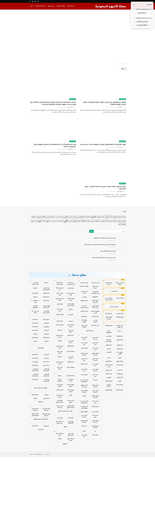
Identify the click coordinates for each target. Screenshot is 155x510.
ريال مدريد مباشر (71, 330)
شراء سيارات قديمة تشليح (65, 411)
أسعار (119, 217)
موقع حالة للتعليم (84, 320)
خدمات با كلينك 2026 (60, 299)
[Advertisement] (77, 36)
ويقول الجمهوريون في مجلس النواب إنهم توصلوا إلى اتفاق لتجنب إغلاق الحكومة (104, 103)
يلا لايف (65, 426)
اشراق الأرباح (108, 390)
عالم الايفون (120, 345)
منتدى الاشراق (84, 300)
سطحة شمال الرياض (70, 385)
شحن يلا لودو (95, 406)
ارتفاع (99, 216)
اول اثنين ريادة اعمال (120, 283)
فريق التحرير (119, 107)
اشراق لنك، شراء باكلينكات (95, 292)
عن (70, 221)
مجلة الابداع (109, 361)
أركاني (119, 381)
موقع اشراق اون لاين (109, 317)
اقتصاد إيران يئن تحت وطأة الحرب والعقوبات (104, 238)
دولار (97, 221)
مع (48, 221)
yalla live (65, 444)
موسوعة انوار (119, 390)
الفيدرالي (38, 216)
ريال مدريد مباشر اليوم (71, 434)
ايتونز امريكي (84, 348)
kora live (35, 319)
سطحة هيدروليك (59, 380)
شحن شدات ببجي (95, 401)
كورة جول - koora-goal (46, 288)
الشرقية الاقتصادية (108, 340)
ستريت (92, 221)
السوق (52, 216)
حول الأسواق (70, 6)
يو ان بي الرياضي (95, 320)
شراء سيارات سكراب (59, 396)
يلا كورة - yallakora (35, 306)
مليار (44, 221)
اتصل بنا (31, 454)
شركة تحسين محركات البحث (109, 298)
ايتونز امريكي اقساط (84, 391)
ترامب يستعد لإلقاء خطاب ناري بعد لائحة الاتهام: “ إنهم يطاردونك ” (105, 188)
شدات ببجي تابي (84, 343)
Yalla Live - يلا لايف (35, 301)
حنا (95, 431)
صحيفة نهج (120, 348)
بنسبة (110, 221)
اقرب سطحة (59, 390)
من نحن (47, 454)
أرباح (124, 216)
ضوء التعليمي (119, 313)
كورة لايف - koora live (46, 369)
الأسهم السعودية (40, 6)
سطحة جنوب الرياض (70, 390)
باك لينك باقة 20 (59, 288)
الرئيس (57, 216)
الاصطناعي (81, 217)
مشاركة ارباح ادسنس (108, 283)
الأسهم (94, 217)
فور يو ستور (84, 374)
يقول (123, 224)
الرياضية (70, 314)
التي (70, 217)
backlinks (95, 297)
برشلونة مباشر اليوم (60, 434)
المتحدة (123, 221)
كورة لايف (46, 323)
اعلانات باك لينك (60, 310)
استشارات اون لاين (109, 365)
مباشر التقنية (108, 381)
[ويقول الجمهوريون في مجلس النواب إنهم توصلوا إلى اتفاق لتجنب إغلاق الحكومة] (102, 87)
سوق (88, 221)
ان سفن (120, 331)
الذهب (61, 216)
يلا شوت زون (46, 398)
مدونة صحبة (119, 384)
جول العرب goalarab (71, 422)
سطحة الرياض (71, 375)
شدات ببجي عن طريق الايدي (84, 380)
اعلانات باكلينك (60, 314)
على (74, 220)
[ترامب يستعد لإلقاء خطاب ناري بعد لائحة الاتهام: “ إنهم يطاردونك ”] (102, 171)
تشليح (70, 395)
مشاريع (71, 309)
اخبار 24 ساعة (95, 325)
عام (79, 221)
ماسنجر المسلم (114, 306)
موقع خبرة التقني (120, 353)
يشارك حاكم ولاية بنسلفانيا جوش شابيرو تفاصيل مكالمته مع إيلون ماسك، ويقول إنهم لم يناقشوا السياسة (53, 103)
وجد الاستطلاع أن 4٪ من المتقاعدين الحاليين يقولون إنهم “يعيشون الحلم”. (55, 146)
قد (58, 221)
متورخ (119, 357)
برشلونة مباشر (60, 324)
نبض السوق (51, 6)
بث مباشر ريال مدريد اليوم (60, 422)
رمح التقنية (120, 373)
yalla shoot (60, 321)
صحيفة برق (109, 313)
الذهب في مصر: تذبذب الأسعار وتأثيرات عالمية (104, 257)
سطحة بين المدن (71, 380)
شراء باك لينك (95, 282)
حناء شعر (84, 426)
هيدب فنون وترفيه (84, 326)
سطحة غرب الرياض (60, 385)
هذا (35, 221)
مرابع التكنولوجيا (109, 331)
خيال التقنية (119, 336)
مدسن (108, 357)
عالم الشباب (114, 291)
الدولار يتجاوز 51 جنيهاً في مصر (108, 251)
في (65, 220)
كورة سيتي (60, 417)
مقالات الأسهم (61, 6)
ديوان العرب (60, 304)
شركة (83, 221)
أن (110, 217)
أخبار (31, 6)
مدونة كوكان (109, 345)
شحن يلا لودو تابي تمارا (84, 385)
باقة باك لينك (119, 298)
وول (32, 221)
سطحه (60, 375)
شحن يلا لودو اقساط (84, 354)
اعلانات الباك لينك (84, 292)
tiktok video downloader (35, 414)
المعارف (119, 370)
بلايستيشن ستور (95, 416)
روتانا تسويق (119, 361)
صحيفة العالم (89, 330)
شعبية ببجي (95, 411)
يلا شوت (71, 321)
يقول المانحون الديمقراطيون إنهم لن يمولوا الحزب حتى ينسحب (103, 144)
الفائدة (43, 216)
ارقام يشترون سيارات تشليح (71, 406)
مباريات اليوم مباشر (70, 325)
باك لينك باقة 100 (70, 294)
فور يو (84, 395)
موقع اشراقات (120, 317)
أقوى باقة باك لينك (71, 299)
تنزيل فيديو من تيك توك (46, 409)
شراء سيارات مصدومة (59, 406)
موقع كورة (41, 348)
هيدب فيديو (109, 370)
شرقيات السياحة (109, 385)
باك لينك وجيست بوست (84, 306)
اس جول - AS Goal (35, 311)
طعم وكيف (120, 377)
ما (51, 221)
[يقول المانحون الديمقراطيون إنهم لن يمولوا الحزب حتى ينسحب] (102, 129)
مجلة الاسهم (119, 339)
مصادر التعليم (84, 311)
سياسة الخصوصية (39, 454)
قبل (61, 221)
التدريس (84, 297)
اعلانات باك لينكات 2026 (40, 388)
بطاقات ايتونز (84, 411)
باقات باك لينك (84, 286)
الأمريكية (88, 216)
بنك (106, 221)
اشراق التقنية (108, 325)
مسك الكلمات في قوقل (120, 326)
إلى (106, 216)
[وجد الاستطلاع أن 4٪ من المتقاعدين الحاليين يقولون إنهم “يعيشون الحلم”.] (52, 129)
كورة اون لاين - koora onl (46, 306)
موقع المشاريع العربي (95, 311)
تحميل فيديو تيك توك (35, 409)
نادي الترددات (119, 365)
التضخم (75, 216)
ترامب (102, 221)
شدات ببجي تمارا (84, 338)
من (39, 220)
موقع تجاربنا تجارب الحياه (70, 304)
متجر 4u (95, 379)
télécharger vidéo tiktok (40, 419)
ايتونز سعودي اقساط (95, 354)
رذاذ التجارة (109, 373)
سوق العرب (71, 288)
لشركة (55, 221)
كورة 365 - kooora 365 (46, 311)
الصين (48, 216)
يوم (119, 224)
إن (102, 217)
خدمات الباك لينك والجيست (71, 283)
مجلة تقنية (84, 316)
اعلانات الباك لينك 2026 (95, 306)
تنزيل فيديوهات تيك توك (46, 414)
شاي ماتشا (95, 434)
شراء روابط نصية (95, 287)
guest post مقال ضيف (60, 283)
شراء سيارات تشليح (70, 401)
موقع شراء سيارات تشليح (60, 401)
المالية (33, 216)
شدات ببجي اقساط (95, 338)
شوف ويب (109, 336)
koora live (35, 293)
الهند (119, 221)
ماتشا (84, 431)
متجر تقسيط (84, 364)
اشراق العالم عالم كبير (95, 301)
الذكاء (66, 217)
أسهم (114, 217)
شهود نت (108, 377)
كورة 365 (70, 417)
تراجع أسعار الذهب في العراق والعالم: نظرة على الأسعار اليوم (100, 244)
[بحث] (29, 1)
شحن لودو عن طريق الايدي (84, 407)
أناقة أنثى (108, 352)
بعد (115, 221)
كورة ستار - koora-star (35, 283)
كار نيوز (109, 348)
